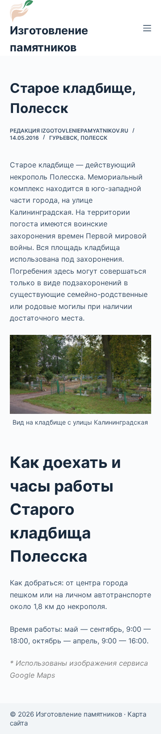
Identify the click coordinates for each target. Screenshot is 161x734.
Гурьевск (63, 137)
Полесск (93, 137)
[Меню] (147, 28)
